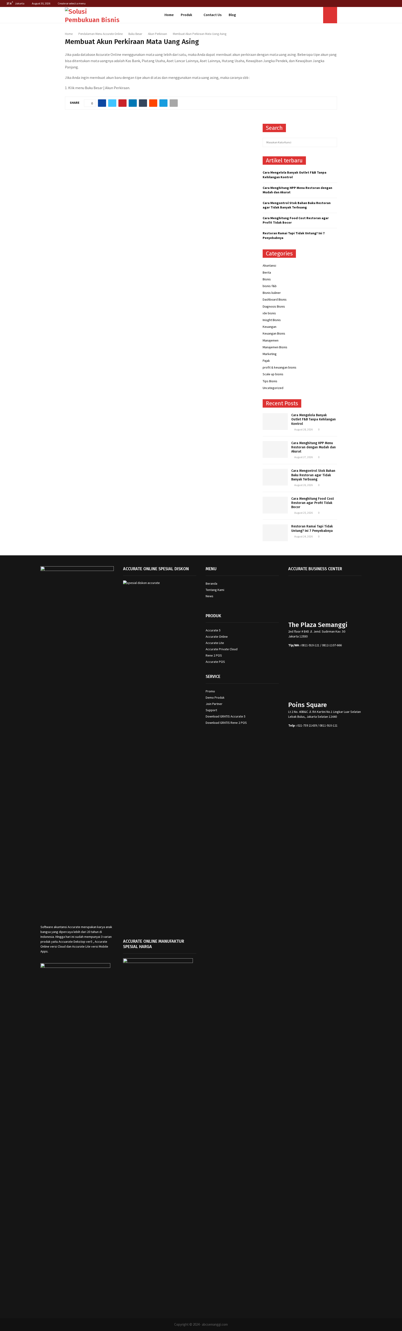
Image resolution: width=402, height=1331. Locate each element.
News (209, 596)
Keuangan (269, 327)
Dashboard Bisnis (275, 299)
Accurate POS (215, 662)
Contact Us (213, 15)
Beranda (211, 583)
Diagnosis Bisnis (274, 306)
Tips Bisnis (270, 381)
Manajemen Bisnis (275, 347)
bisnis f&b (270, 286)
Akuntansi (269, 265)
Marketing (270, 354)
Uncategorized (273, 388)
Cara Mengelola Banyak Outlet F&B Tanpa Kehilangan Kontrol (313, 419)
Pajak (266, 361)
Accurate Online (217, 636)
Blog (232, 15)
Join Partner (214, 704)
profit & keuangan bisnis (279, 367)
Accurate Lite (215, 643)
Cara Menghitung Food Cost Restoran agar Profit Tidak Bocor (312, 503)
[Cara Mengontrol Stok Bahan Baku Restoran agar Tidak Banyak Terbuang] (275, 477)
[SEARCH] (332, 142)
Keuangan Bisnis (274, 333)
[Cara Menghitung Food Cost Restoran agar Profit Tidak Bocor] (275, 505)
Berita (267, 272)
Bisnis (267, 279)
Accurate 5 (213, 630)
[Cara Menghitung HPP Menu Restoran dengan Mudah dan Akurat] (275, 449)
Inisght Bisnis (272, 320)
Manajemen (270, 340)
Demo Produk (215, 697)
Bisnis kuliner (272, 293)
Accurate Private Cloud (222, 649)
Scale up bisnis (273, 374)
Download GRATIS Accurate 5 (225, 716)
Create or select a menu (72, 3)
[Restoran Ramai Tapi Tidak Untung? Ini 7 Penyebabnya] (275, 532)
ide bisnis (269, 313)
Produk (186, 15)
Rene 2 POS (214, 655)
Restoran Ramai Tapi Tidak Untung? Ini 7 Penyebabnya (312, 528)
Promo (210, 691)
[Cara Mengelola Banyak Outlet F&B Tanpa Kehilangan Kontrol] (275, 421)
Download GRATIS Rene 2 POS (226, 723)
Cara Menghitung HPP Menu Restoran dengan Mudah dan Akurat (313, 447)
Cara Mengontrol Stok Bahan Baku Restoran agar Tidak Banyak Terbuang (297, 205)
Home (169, 15)
